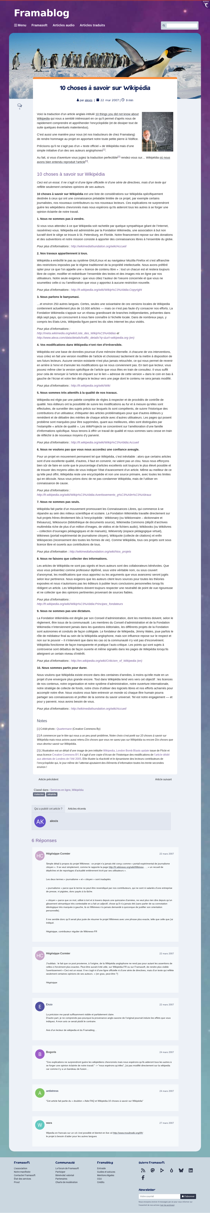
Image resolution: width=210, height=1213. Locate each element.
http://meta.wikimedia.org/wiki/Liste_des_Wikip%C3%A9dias (76, 333)
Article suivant (163, 779)
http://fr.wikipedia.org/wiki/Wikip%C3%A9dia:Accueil (105, 442)
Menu (22, 25)
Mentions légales (105, 1175)
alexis (88, 100)
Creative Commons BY (65, 754)
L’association (20, 1168)
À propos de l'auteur (48, 809)
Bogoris (51, 1052)
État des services (22, 1178)
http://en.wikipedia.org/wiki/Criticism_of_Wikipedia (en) (106, 660)
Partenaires (61, 1178)
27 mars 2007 (166, 1123)
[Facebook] (143, 1179)
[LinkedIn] (190, 1172)
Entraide (101, 1168)
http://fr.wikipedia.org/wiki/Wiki (90, 385)
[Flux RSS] (143, 1172)
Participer (60, 1172)
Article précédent (48, 779)
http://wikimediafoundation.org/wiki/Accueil (98, 246)
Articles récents (77, 808)
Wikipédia (78, 790)
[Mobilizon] (171, 1172)
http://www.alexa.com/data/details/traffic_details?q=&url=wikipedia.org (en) (85, 337)
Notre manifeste (22, 1172)
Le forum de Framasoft (67, 1168)
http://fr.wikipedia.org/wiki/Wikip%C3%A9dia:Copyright (106, 289)
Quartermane (64, 728)
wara (49, 1122)
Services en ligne (60, 790)
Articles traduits (92, 25)
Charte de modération (66, 1182)
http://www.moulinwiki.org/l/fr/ (128, 1132)
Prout (17, 1182)
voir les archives (167, 1205)
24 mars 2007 (166, 1052)
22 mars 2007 (166, 853)
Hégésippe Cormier (58, 853)
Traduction (39, 794)
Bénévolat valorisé (64, 1175)
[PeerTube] (162, 1172)
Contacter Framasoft (24, 1175)
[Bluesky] (181, 1172)
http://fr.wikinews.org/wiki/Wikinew (126, 867)
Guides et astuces (106, 1172)
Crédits (100, 1182)
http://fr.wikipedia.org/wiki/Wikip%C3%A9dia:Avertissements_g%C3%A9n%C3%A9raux (94, 494)
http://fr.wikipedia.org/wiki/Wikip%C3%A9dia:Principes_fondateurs (80, 604)
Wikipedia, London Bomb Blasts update (126, 750)
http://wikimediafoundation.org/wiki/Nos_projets (100, 551)
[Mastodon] (152, 1172)
